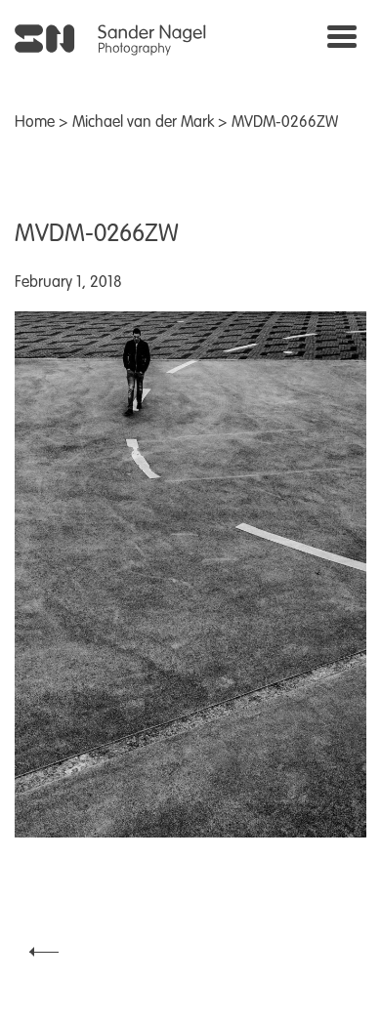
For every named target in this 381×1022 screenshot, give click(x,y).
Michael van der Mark (143, 123)
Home (35, 123)
